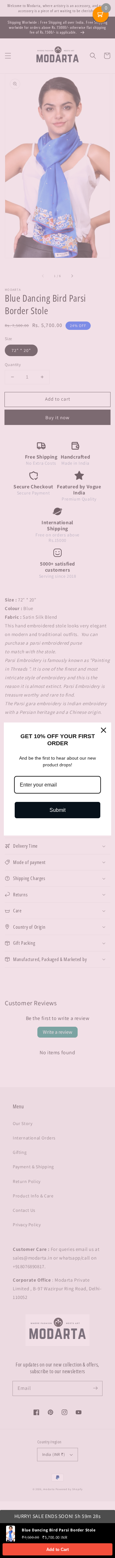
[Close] (103, 730)
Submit (57, 810)
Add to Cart (57, 1549)
